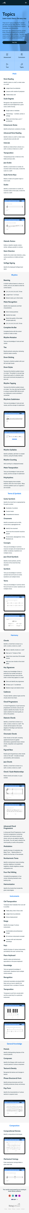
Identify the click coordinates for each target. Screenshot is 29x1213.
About (9, 1209)
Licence (18, 1209)
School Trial (4, 2)
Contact (23, 1209)
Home (5, 1209)
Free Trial (14, 42)
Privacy (13, 1209)
